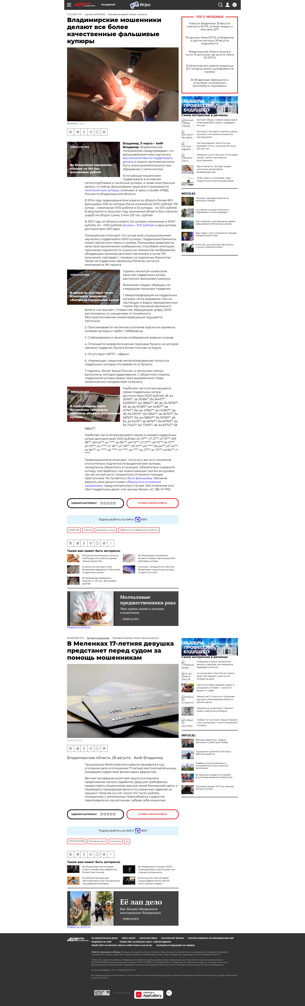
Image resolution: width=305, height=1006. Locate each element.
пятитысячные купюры (102, 190)
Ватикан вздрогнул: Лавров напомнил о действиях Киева (212, 741)
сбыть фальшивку (139, 478)
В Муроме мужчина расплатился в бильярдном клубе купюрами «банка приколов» (100, 558)
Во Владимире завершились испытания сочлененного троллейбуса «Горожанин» (210, 82)
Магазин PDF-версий (172, 938)
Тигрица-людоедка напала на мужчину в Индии (212, 199)
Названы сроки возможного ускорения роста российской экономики (212, 765)
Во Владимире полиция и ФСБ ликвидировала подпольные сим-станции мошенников (157, 869)
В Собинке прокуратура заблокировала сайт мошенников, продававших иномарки (101, 881)
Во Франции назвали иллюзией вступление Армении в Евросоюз (214, 776)
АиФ (82, 123)
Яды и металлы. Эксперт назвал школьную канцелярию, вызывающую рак (214, 169)
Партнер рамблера (121, 993)
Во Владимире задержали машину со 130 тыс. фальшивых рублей (99, 581)
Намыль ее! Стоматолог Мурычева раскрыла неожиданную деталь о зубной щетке (216, 699)
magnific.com (74, 740)
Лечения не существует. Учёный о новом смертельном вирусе (215, 709)
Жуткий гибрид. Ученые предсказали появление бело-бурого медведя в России (217, 122)
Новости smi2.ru (79, 627)
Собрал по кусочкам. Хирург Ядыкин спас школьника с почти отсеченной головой (217, 722)
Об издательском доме (104, 938)
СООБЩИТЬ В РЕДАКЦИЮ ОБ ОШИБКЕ (175, 945)
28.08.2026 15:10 (75, 638)
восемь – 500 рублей (138, 225)
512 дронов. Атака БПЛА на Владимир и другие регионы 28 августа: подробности (209, 40)
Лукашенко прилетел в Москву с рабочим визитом (214, 752)
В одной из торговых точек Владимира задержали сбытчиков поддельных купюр (101, 569)
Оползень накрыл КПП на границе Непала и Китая (215, 787)
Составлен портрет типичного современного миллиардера (212, 211)
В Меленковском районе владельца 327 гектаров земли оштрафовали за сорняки (210, 68)
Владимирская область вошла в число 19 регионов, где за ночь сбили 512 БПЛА (209, 54)
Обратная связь (148, 938)
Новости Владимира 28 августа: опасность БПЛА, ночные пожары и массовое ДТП (210, 26)
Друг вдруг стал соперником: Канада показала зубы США (216, 234)
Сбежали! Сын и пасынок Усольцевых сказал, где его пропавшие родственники (217, 157)
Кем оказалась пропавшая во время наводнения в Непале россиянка (215, 222)
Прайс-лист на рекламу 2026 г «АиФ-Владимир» (146, 942)
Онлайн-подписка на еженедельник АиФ (211, 938)
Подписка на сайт (101, 942)
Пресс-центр (128, 938)
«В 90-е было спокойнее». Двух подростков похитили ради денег (215, 179)
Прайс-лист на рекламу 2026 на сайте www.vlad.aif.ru (121, 945)
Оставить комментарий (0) (152, 503)
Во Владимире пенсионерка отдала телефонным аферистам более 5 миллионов (99, 869)
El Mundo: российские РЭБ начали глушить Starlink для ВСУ (215, 245)
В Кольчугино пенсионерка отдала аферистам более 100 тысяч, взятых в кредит (154, 881)
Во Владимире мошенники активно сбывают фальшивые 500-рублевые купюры (157, 558)
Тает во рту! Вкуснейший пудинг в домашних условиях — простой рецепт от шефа (215, 688)
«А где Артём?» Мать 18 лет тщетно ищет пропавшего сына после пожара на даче (216, 676)
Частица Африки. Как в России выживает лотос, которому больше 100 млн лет (216, 146)
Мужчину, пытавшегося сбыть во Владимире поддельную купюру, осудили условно (156, 569)
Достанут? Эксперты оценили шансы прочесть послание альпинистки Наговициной (217, 134)
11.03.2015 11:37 (74, 14)
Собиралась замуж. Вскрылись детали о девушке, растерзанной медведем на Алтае (215, 664)
